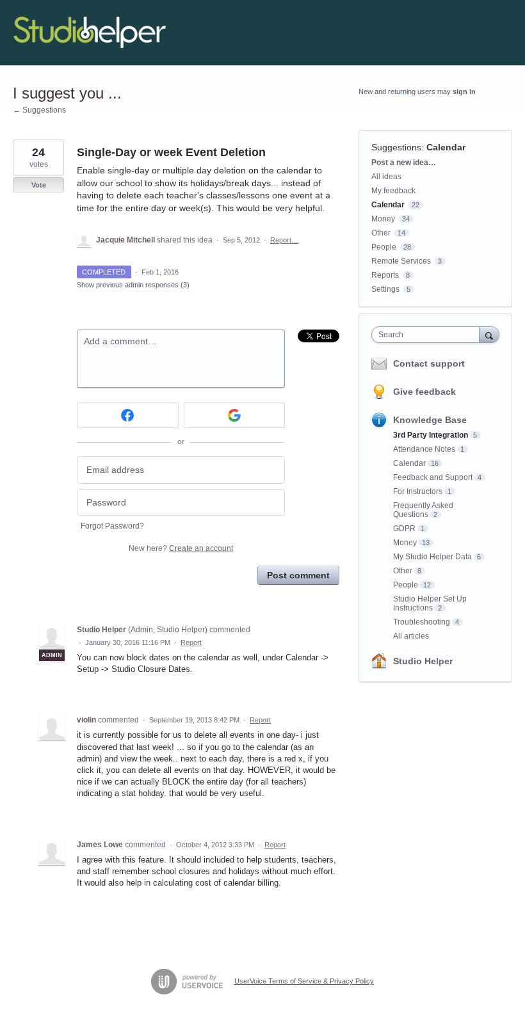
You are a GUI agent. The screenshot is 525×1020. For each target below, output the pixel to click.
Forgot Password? (112, 526)
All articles (411, 636)
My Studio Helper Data (432, 556)
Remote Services (401, 261)
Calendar (445, 147)
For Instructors (417, 491)
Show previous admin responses (133, 285)
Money (383, 218)
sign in (464, 91)
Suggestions (396, 147)
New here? (181, 548)
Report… (284, 240)
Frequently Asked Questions (423, 510)
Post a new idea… (403, 162)
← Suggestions (39, 110)
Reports (385, 275)
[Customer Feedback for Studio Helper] (89, 32)
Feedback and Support (432, 477)
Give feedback (424, 391)
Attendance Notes (424, 449)
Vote (38, 185)
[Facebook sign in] (128, 415)
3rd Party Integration (430, 435)
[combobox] (428, 334)
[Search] (489, 334)
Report (191, 642)
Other (381, 232)
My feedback (393, 190)
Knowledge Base (430, 420)
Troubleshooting (421, 622)
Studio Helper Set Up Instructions (430, 603)
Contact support (429, 363)
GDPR (404, 528)
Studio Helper (423, 661)
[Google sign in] (235, 415)
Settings (385, 289)
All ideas (386, 176)
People (383, 247)
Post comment (298, 575)
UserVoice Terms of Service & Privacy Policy (304, 981)
